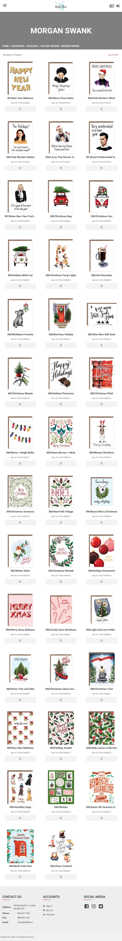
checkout (50, 914)
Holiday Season (50, 46)
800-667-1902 (23, 913)
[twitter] (101, 907)
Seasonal (32, 46)
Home (5, 46)
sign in (49, 906)
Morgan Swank (70, 46)
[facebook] (87, 907)
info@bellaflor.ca (25, 922)
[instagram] (94, 907)
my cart (49, 910)
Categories (17, 46)
